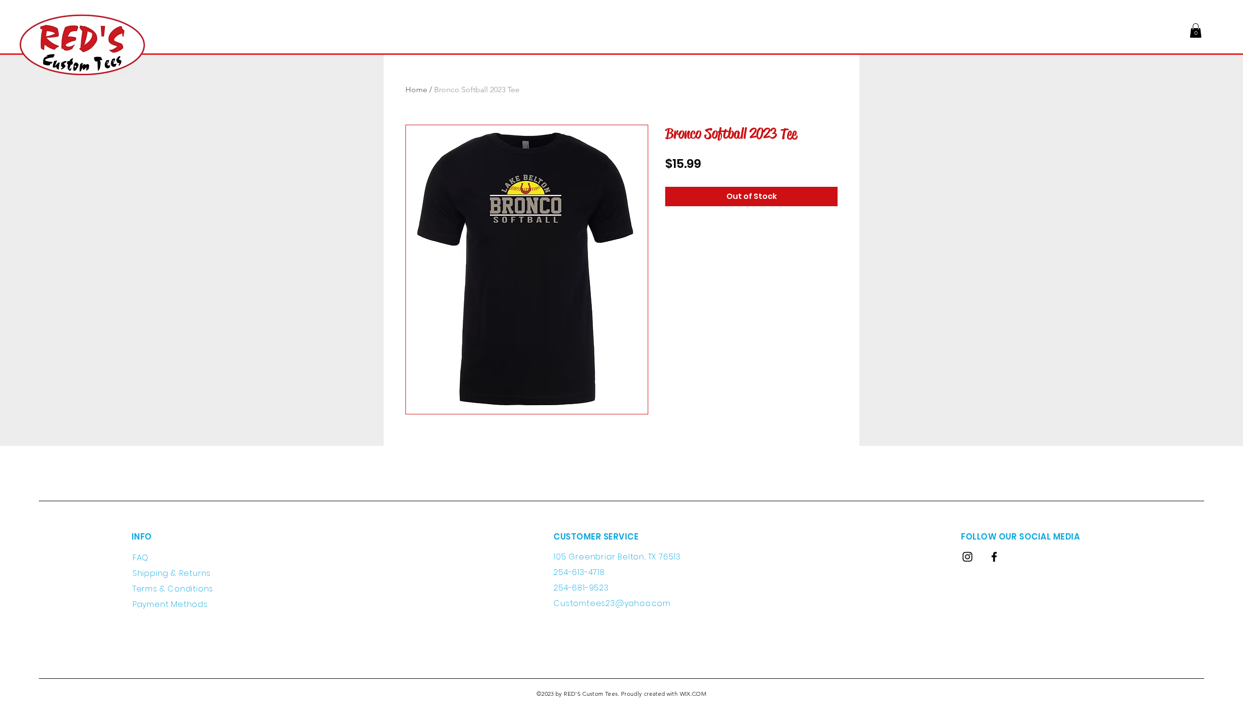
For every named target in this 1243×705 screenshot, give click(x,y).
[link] (1196, 30)
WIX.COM (693, 693)
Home (416, 89)
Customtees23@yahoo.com (612, 603)
